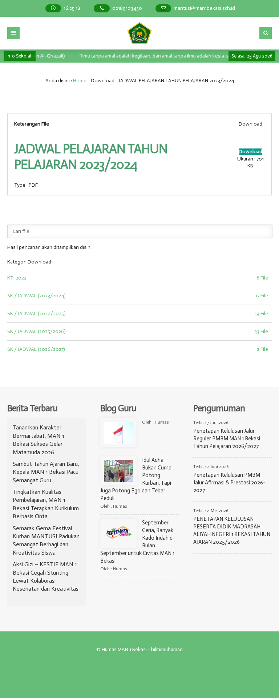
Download (250, 151)
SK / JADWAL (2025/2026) (36, 331)
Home (79, 81)
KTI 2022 (17, 278)
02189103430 (127, 8)
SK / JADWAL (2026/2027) (36, 349)
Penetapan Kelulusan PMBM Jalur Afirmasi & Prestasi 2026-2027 (229, 482)
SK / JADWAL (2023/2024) (36, 296)
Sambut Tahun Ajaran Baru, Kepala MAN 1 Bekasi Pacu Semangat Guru (46, 472)
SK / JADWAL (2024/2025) (36, 313)
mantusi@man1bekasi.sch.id (204, 8)
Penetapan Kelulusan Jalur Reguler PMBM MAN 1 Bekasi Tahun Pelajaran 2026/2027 (226, 438)
